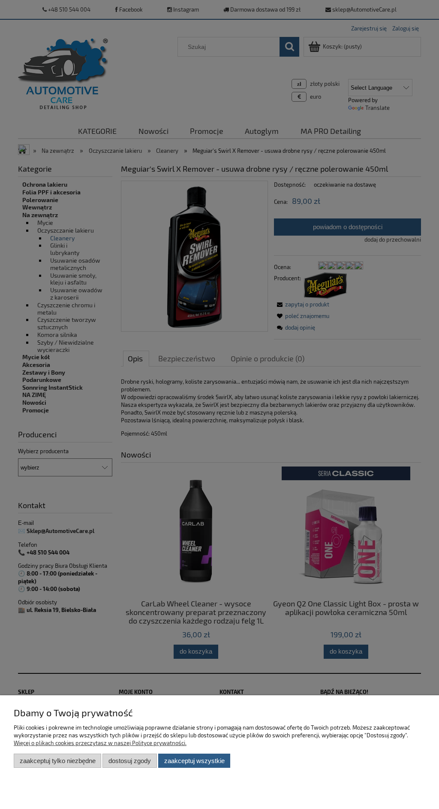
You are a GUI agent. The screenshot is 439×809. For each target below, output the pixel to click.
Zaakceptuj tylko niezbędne (58, 760)
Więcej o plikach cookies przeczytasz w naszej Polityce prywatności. (100, 742)
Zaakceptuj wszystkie (194, 760)
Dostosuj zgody (129, 760)
